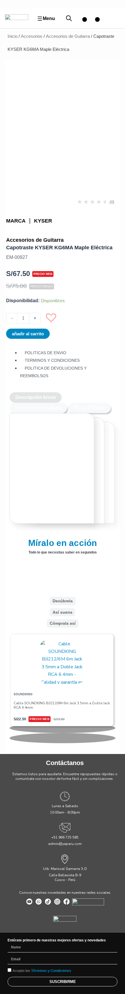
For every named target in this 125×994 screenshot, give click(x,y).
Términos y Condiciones (51, 971)
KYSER (43, 221)
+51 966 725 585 (64, 837)
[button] (54, 320)
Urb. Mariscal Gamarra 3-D (65, 868)
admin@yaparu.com (65, 843)
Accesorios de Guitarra (68, 36)
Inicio (12, 36)
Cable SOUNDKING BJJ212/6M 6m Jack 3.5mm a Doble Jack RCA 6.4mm (62, 705)
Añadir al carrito (28, 333)
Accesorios (31, 36)
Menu (49, 18)
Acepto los (41, 971)
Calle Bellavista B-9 (65, 875)
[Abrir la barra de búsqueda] (69, 18)
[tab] (36, 397)
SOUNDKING (23, 694)
